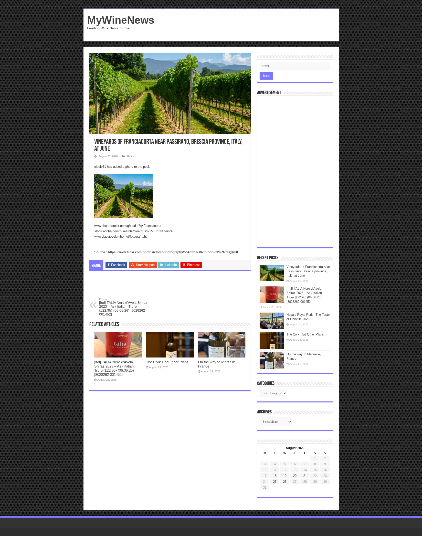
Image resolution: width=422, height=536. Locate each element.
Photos (131, 156)
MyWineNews (120, 20)
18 (274, 476)
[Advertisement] (246, 25)
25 (274, 481)
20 (294, 476)
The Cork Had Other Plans (167, 362)
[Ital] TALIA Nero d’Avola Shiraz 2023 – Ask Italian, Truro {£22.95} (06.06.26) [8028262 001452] (123, 307)
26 (284, 481)
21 (305, 476)
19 (284, 476)
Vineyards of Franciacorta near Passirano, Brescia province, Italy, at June (308, 271)
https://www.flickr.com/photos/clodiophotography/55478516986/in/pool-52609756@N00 (173, 252)
